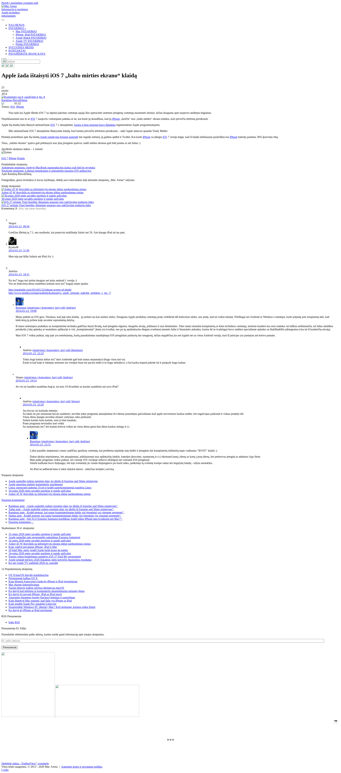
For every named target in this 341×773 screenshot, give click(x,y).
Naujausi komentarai (13, 500)
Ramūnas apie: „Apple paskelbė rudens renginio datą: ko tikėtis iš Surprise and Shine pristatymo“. (63, 506)
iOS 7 (4, 158)
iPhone (20, 106)
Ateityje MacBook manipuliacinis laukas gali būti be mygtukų (48, 167)
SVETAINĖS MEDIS (21, 47)
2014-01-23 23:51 (40, 444)
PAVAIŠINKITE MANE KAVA (27, 53)
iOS (12, 106)
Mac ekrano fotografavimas (24, 584)
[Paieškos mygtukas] (4, 60)
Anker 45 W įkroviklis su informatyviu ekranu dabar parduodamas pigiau (42, 192)
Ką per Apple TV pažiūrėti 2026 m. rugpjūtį (33, 562)
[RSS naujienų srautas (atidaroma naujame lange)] (3, 66)
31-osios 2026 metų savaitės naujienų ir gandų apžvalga (40, 534)
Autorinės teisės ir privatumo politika (81, 766)
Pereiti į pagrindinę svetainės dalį (19, 2)
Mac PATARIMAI (26, 31)
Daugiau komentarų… (21, 522)
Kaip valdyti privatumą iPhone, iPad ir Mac (33, 546)
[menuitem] (174, 25)
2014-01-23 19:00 (26, 310)
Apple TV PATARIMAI (29, 40)
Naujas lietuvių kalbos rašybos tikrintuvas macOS (36, 587)
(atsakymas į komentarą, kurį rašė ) (51, 307)
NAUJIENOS (17, 24)
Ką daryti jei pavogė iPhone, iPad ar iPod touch (35, 594)
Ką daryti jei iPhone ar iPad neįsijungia (30, 610)
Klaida (21, 158)
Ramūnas (21, 307)
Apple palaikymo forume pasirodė (59, 136)
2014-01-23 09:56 (19, 226)
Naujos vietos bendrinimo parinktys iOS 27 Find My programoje (45, 556)
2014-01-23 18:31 (19, 274)
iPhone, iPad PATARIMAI (31, 34)
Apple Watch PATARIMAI (31, 37)
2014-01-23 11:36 (19, 250)
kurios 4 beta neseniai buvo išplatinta (94, 124)
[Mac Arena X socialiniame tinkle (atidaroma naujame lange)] (12, 66)
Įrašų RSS (14, 622)
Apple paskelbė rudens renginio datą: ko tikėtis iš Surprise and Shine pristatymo (53, 481)
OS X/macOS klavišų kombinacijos (28, 575)
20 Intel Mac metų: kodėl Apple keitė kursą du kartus (38, 550)
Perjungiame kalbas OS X (23, 578)
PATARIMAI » (17, 28)
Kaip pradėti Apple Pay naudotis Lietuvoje (32, 603)
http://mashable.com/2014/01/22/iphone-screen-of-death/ (40, 289)
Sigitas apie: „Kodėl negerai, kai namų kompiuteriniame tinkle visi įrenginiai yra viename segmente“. (65, 515)
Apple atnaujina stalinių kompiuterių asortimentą (36, 484)
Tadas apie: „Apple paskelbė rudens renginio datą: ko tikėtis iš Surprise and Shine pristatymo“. (61, 509)
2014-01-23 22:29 (33, 404)
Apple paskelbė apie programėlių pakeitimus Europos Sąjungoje (44, 537)
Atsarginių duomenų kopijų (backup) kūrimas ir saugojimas (42, 597)
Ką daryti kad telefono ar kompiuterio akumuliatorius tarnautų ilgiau (47, 591)
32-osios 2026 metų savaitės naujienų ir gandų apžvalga (40, 540)
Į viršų (5, 769)
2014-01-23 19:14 (26, 380)
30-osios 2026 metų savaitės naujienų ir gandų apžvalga (32, 198)
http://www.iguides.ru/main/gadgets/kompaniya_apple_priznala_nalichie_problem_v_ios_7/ (60, 292)
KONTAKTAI (17, 50)
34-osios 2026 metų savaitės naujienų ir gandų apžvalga (40, 490)
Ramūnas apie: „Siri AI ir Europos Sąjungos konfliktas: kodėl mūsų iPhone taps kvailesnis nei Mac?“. (65, 518)
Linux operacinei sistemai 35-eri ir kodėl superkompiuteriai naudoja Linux (50, 487)
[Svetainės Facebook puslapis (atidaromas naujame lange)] (8, 66)
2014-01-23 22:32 (33, 353)
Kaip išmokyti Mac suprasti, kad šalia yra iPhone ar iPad (40, 600)
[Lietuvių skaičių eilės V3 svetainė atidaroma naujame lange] (170, 685)
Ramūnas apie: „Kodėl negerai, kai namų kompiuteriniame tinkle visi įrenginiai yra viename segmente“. (66, 512)
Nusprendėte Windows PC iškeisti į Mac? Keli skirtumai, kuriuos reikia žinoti (52, 607)
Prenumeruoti (10, 647)
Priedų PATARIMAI (27, 44)
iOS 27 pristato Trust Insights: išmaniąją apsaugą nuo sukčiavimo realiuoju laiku (46, 205)
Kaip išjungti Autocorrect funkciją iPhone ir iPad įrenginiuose (43, 581)
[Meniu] (2, 19)
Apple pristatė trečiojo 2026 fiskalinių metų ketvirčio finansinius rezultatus (50, 559)
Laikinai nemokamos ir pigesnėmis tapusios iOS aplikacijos (46, 170)
